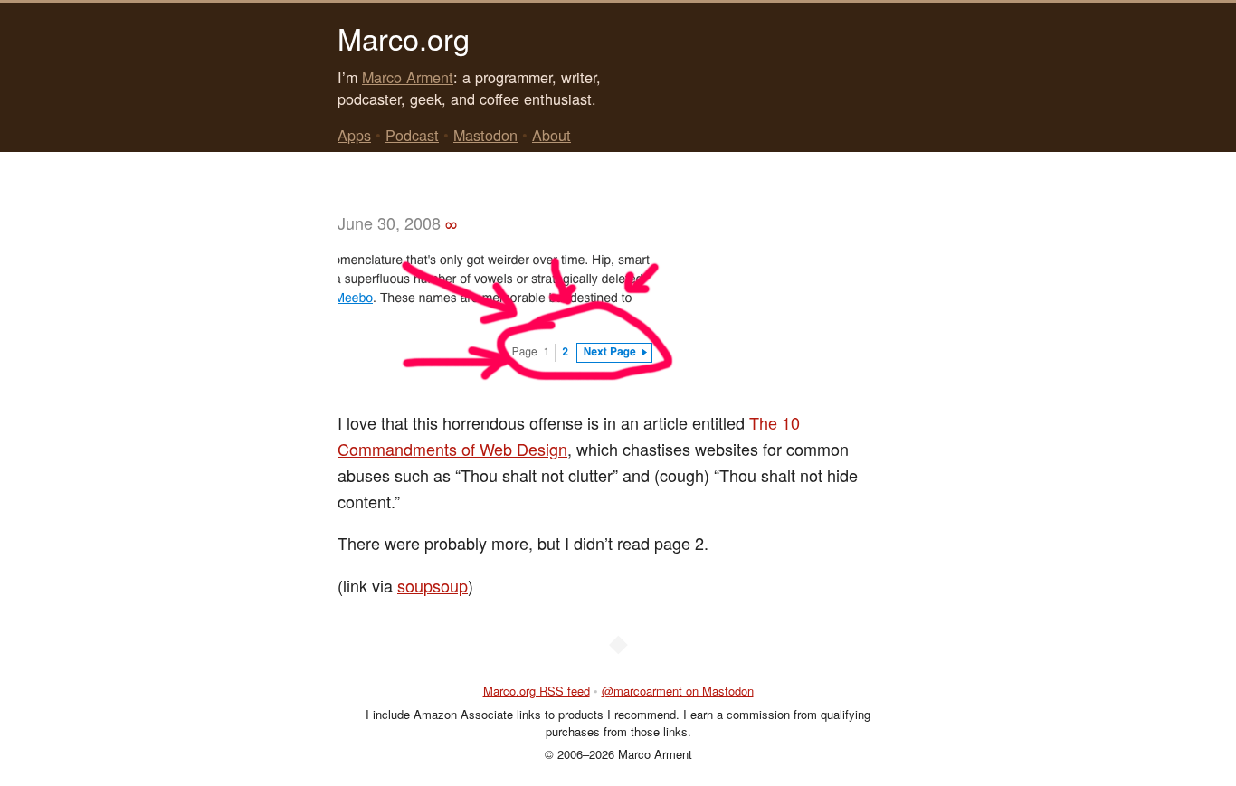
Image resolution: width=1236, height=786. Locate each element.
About (551, 135)
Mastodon (485, 135)
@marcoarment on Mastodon (678, 690)
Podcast (412, 135)
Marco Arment (407, 77)
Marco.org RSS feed (536, 690)
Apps (354, 135)
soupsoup (432, 585)
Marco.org (404, 38)
